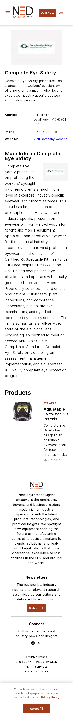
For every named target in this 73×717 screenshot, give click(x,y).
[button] (8, 13)
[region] (36, 700)
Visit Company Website (50, 139)
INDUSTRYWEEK (46, 661)
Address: (11, 114)
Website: (11, 139)
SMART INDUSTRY (36, 671)
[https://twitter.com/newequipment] (38, 643)
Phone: (10, 131)
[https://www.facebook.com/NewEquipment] (33, 643)
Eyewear (50, 403)
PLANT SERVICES (36, 666)
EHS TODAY (23, 661)
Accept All (36, 708)
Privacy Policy (50, 697)
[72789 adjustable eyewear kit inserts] (22, 411)
